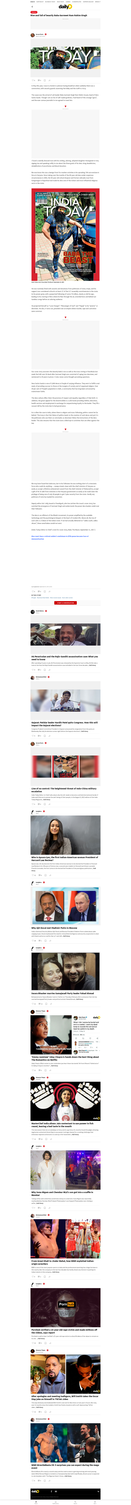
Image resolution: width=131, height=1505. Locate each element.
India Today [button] (60, 1)
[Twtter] (47, 1491)
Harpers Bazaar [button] (88, 1)
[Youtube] (55, 1491)
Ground (38, 1217)
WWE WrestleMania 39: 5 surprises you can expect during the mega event (65, 1466)
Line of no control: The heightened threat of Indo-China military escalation (63, 790)
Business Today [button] (50, 1)
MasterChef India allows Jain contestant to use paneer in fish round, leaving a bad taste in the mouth (62, 1125)
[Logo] (35, 1491)
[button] (45, 34)
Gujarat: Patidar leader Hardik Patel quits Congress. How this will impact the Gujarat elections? (64, 724)
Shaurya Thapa (40, 1011)
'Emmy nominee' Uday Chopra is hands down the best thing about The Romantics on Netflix (65, 1058)
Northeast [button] (40, 1)
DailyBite (39, 811)
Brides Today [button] (99, 1)
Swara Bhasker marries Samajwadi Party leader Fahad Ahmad (62, 993)
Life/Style (38, 1079)
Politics (34, 12)
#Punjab (33, 598)
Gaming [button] (68, 1)
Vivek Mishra (40, 611)
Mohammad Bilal (41, 677)
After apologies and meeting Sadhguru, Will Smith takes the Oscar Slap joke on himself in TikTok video (64, 1398)
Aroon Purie (39, 34)
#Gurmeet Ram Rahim (43, 598)
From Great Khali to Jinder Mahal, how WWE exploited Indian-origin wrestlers (62, 1262)
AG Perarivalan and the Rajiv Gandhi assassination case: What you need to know (64, 658)
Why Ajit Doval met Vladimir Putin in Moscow (54, 927)
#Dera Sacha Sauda (55, 598)
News (37, 813)
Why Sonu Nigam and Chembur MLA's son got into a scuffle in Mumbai (62, 1194)
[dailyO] (65, 6)
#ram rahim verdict (67, 598)
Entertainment (39, 949)
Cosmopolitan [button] (76, 1)
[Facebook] (51, 1491)
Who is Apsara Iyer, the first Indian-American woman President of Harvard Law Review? (64, 859)
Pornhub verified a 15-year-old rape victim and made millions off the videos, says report (64, 1331)
